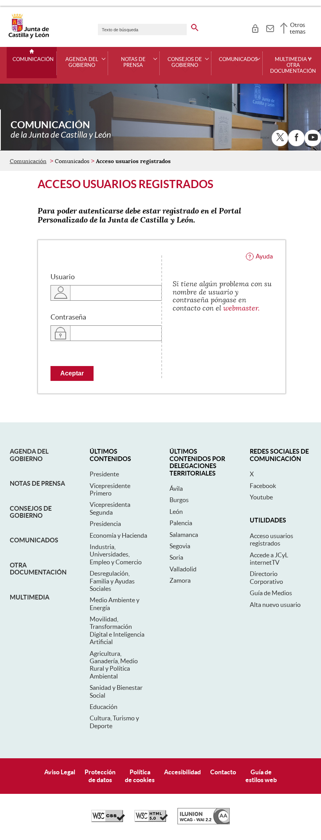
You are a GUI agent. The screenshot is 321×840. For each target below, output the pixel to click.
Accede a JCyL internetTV (269, 558)
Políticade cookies (140, 775)
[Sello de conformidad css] (108, 820)
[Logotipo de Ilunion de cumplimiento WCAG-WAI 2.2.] (203, 822)
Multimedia (29, 597)
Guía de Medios (271, 592)
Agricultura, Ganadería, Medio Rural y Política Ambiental (114, 665)
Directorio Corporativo (266, 577)
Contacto (223, 771)
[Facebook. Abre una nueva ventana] (296, 138)
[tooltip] (255, 27)
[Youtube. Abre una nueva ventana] (313, 138)
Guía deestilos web (261, 775)
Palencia (181, 522)
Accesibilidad (182, 771)
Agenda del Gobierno (29, 455)
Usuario (62, 277)
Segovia (180, 545)
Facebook (263, 485)
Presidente (104, 473)
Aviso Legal (59, 771)
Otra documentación (38, 569)
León (176, 511)
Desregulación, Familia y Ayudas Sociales (112, 581)
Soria (176, 557)
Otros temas (298, 28)
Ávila (176, 488)
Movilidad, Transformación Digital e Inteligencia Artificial (117, 630)
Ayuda (264, 256)
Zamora (180, 580)
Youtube (261, 497)
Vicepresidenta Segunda (110, 508)
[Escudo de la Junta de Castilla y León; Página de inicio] (28, 37)
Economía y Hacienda (118, 535)
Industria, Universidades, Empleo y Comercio (116, 554)
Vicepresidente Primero (110, 489)
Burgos (179, 499)
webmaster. (241, 308)
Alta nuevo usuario (275, 604)
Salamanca (184, 534)
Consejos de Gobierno (31, 512)
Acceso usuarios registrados (271, 539)
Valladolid (183, 569)
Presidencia (105, 523)
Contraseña (68, 317)
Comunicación (33, 59)
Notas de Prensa (37, 483)
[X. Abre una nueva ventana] (280, 138)
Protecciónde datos (100, 775)
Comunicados (34, 540)
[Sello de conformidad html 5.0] (151, 820)
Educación (103, 706)
